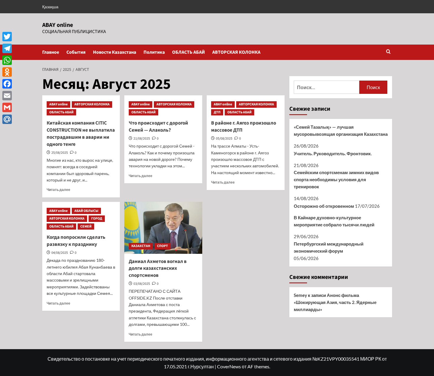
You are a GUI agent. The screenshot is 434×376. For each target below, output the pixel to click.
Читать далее (58, 189)
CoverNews (229, 366)
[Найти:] (327, 87)
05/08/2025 (224, 138)
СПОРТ (162, 246)
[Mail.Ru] (7, 119)
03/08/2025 (141, 283)
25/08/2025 (59, 152)
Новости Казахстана (114, 52)
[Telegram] (7, 48)
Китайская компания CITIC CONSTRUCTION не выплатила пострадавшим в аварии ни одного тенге (81, 134)
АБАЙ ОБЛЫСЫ (86, 210)
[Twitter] (7, 36)
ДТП (217, 112)
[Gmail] (7, 107)
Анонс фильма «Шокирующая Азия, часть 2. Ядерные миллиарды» (335, 302)
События (76, 52)
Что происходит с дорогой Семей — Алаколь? (158, 127)
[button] (388, 52)
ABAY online (57, 25)
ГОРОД (96, 218)
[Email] (7, 96)
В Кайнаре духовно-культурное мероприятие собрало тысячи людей (334, 221)
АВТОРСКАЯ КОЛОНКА (236, 52)
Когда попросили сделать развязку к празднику (76, 241)
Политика (154, 52)
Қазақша (50, 6)
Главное (50, 52)
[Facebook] (7, 84)
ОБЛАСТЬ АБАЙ (188, 52)
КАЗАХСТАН (140, 246)
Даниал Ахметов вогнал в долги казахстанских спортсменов (158, 268)
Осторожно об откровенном (324, 206)
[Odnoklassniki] (7, 72)
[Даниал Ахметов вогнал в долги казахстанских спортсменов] (163, 228)
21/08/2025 (141, 138)
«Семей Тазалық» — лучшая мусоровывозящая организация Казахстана (341, 130)
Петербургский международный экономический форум (328, 247)
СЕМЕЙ (86, 226)
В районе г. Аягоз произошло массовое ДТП (243, 127)
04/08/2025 (59, 252)
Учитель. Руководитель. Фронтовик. (333, 153)
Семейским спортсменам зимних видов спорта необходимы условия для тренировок (336, 179)
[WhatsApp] (7, 60)
